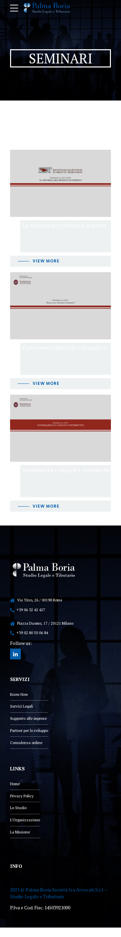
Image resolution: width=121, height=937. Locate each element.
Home (15, 783)
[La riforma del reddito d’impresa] (60, 183)
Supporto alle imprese (28, 718)
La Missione (20, 831)
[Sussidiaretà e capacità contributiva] (60, 428)
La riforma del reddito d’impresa (64, 225)
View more (46, 261)
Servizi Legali (21, 706)
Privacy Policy (22, 795)
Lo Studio (18, 807)
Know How (19, 694)
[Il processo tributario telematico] (60, 305)
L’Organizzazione (25, 819)
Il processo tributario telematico (64, 347)
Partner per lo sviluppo (29, 730)
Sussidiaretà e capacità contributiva (67, 470)
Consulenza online (26, 742)
